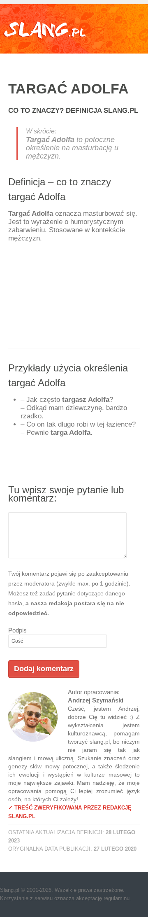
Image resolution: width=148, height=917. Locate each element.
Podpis (17, 630)
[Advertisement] (74, 298)
